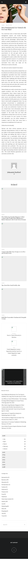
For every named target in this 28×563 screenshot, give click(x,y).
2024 (3, 455)
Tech (3, 513)
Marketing (4, 506)
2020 (3, 464)
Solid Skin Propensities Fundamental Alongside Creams (14, 318)
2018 (3, 467)
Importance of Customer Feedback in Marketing (14, 422)
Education (4, 482)
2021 (3, 462)
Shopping (4, 511)
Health (3, 25)
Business (4, 479)
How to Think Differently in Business (14, 335)
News (3, 508)
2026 (3, 436)
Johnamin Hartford (14, 172)
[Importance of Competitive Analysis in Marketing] (14, 377)
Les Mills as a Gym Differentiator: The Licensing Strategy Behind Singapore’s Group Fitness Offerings (14, 400)
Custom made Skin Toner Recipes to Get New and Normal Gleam (14, 252)
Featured (4, 489)
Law (3, 503)
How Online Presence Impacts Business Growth (14, 426)
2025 (3, 452)
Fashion (4, 487)
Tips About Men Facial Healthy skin (11, 285)
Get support (14, 542)
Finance (4, 491)
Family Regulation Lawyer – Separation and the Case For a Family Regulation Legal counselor (14, 351)
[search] (24, 525)
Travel (3, 516)
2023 (3, 457)
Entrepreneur (5, 484)
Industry (4, 501)
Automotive (5, 477)
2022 (3, 460)
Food (3, 494)
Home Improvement (7, 499)
